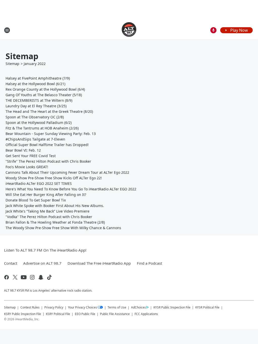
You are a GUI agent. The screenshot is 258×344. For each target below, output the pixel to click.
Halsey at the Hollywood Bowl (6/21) (35, 83)
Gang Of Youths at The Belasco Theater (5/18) (44, 94)
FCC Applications (146, 314)
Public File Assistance (115, 314)
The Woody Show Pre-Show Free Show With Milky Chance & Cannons (63, 227)
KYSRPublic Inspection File (171, 307)
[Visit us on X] (15, 277)
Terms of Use (117, 307)
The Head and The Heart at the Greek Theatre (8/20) (49, 111)
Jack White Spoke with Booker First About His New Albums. (55, 205)
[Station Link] (129, 30)
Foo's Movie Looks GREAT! (27, 166)
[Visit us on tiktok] (49, 277)
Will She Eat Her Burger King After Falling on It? (46, 194)
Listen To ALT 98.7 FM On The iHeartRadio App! (45, 250)
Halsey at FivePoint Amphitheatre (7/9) (38, 78)
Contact (10, 263)
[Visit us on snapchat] (41, 277)
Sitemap (12, 63)
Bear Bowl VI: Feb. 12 (23, 150)
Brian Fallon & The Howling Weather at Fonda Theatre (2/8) (55, 222)
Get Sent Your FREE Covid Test (31, 155)
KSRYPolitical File (58, 314)
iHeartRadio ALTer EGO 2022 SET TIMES (39, 183)
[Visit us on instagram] (32, 277)
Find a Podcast (149, 263)
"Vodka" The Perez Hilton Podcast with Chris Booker (49, 216)
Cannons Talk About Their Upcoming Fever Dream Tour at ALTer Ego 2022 (67, 172)
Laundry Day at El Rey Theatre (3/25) (36, 106)
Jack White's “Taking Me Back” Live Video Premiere (47, 211)
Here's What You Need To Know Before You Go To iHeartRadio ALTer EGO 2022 (71, 189)
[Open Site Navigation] (7, 30)
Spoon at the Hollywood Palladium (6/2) (39, 122)
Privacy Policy (53, 307)
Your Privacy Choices (82, 307)
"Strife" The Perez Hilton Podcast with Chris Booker (48, 161)
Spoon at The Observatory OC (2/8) (35, 117)
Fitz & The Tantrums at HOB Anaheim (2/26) (42, 128)
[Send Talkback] (213, 30)
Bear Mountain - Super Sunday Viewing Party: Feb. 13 (51, 133)
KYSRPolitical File (207, 307)
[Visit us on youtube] (24, 277)
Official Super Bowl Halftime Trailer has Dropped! (47, 144)
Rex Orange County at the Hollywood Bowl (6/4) (45, 89)
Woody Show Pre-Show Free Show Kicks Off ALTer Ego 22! (54, 178)
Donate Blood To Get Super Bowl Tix (36, 200)
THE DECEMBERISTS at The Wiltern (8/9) (39, 100)
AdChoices (138, 307)
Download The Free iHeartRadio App (99, 263)
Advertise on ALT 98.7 (42, 263)
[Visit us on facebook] (7, 277)
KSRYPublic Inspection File (22, 314)
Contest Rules (30, 307)
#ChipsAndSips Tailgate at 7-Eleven (35, 139)
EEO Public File (85, 314)
